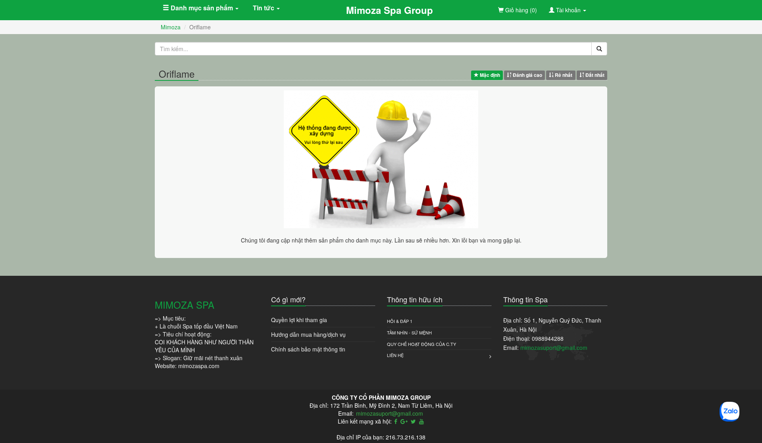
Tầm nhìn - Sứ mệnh (409, 332)
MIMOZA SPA (184, 304)
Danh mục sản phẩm (202, 7)
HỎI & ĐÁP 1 (399, 321)
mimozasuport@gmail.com (553, 347)
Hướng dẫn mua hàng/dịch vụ (308, 334)
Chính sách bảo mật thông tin (308, 349)
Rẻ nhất (563, 74)
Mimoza (171, 27)
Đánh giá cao (527, 74)
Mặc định (489, 74)
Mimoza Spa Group (389, 10)
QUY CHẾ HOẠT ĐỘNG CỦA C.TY (421, 344)
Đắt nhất (594, 74)
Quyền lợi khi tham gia (299, 320)
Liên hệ (395, 355)
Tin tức (264, 7)
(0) (520, 10)
